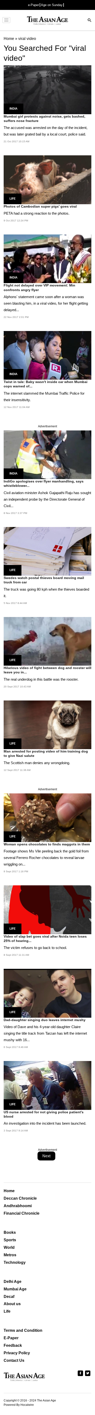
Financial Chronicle (21, 1213)
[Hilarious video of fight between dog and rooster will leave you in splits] (47, 641)
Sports (10, 1240)
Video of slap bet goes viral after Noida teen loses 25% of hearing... (45, 938)
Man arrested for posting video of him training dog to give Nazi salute (46, 753)
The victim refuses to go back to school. (35, 948)
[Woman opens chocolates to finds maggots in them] (47, 817)
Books (10, 1232)
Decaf (9, 1297)
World (9, 1247)
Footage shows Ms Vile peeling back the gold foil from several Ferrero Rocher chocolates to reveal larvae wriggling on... (46, 857)
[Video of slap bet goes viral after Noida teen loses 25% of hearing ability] (47, 909)
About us (12, 1304)
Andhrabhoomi (18, 1206)
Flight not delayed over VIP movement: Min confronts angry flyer (39, 287)
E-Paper (11, 1338)
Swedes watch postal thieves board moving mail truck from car (44, 580)
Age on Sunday (52, 5)
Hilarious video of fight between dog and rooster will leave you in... (47, 670)
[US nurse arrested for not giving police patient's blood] (47, 1085)
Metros (10, 1255)
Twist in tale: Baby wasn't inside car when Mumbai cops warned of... (45, 384)
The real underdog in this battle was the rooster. (41, 679)
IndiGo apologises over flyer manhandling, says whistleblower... (44, 483)
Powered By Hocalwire (19, 1405)
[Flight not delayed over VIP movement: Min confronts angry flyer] (47, 258)
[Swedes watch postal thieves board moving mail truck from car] (47, 551)
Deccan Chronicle (20, 1198)
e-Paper (33, 5)
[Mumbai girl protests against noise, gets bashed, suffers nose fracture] (47, 89)
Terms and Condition (23, 1330)
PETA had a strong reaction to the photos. (36, 213)
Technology (15, 1262)
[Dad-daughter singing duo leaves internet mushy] (47, 993)
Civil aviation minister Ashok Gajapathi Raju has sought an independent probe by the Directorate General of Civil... (47, 499)
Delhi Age (12, 1282)
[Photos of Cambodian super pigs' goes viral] (47, 179)
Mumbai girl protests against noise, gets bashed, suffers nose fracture (44, 118)
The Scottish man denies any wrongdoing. (37, 763)
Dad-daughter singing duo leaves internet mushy (45, 1020)
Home (9, 1191)
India (14, 108)
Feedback (13, 1345)
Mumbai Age (15, 1289)
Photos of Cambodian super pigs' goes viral (40, 206)
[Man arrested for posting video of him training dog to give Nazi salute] (47, 725)
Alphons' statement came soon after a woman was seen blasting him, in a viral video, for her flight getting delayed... (46, 303)
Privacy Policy (17, 1353)
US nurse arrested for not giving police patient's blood (44, 1114)
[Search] (89, 20)
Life (13, 198)
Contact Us (14, 1360)
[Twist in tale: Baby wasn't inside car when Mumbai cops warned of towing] (47, 355)
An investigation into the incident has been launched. (45, 1123)
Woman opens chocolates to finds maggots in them (47, 844)
